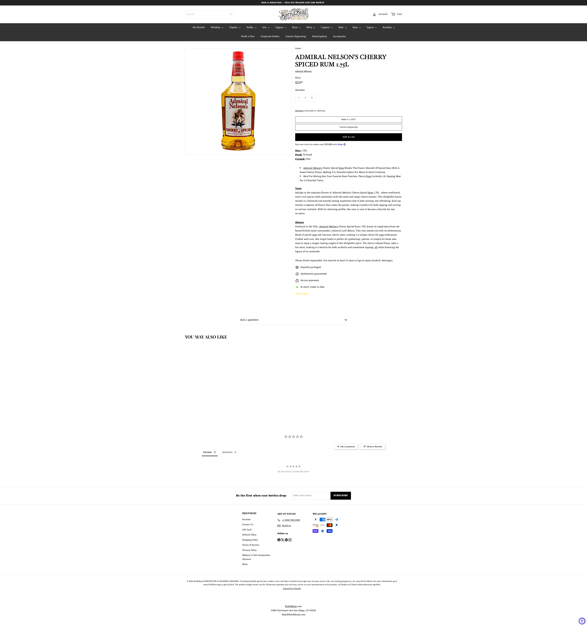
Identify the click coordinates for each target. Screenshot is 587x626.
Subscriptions (319, 36)
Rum (295, 27)
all (376, 247)
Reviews (246, 520)
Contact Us (247, 525)
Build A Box (248, 36)
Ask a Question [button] (347, 446)
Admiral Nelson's (312, 168)
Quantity (300, 90)
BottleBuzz (291, 606)
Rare (355, 27)
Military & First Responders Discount (256, 557)
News (245, 564)
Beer (341, 27)
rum (314, 235)
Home (298, 48)
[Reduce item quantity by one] (299, 98)
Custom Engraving (296, 36)
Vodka (250, 27)
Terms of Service (250, 545)
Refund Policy (249, 535)
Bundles (387, 27)
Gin (264, 27)
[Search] (231, 14)
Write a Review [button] (374, 446)
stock (306, 287)
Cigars (371, 27)
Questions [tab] (227, 452)
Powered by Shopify (292, 588)
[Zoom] (238, 101)
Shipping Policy (250, 540)
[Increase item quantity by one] (312, 98)
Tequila (233, 27)
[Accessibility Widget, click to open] (582, 621)
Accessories (339, 36)
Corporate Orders (270, 36)
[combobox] (209, 14)
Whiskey (216, 27)
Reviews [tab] (207, 452)
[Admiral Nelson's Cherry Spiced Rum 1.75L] (203, 375)
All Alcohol (198, 27)
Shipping (299, 111)
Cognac (279, 27)
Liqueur (325, 27)
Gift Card (246, 530)
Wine (309, 27)
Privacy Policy (249, 550)
